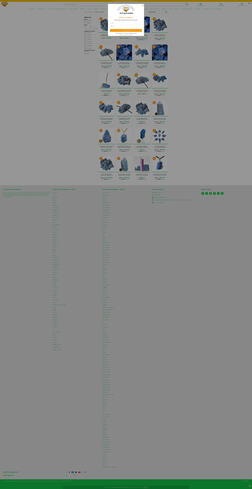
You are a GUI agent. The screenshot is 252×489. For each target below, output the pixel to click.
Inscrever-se (126, 30)
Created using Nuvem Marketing (126, 34)
